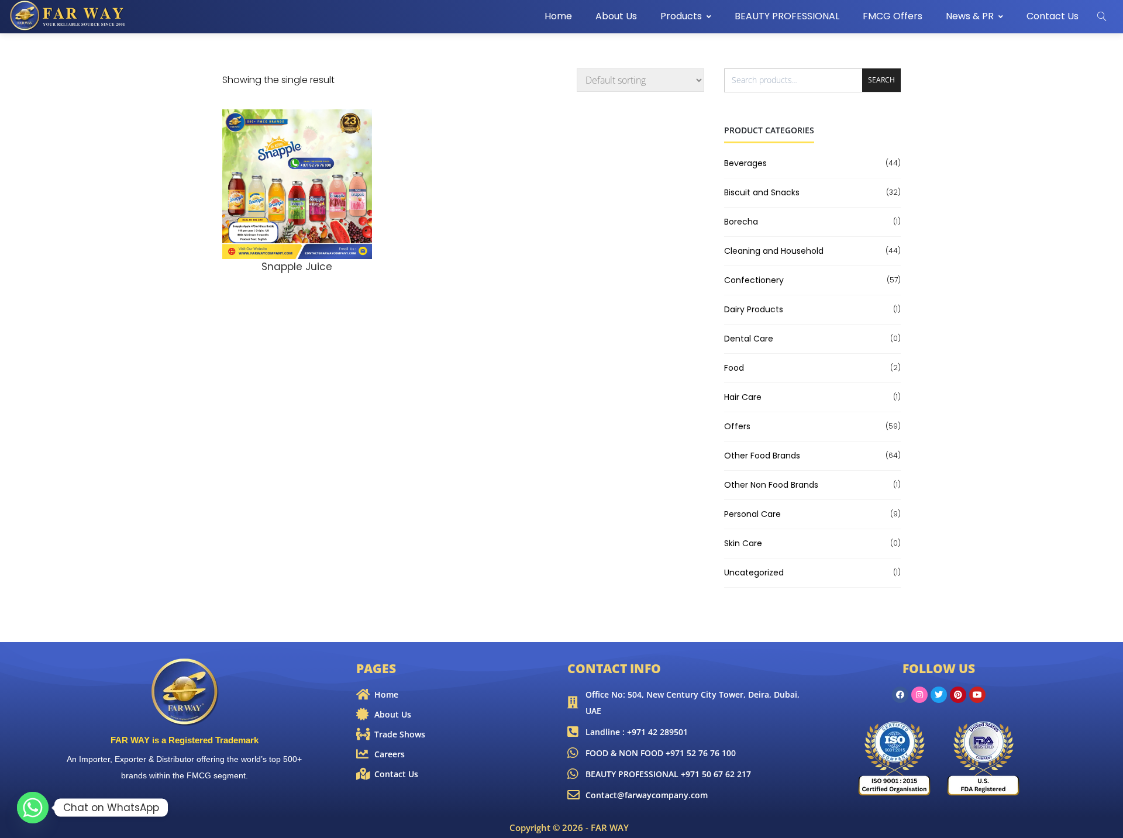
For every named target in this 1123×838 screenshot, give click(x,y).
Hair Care (743, 397)
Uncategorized (754, 572)
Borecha (741, 221)
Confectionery (754, 280)
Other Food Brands (762, 455)
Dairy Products (753, 309)
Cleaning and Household (774, 251)
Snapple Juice (296, 267)
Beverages (745, 163)
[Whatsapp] (33, 807)
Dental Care (748, 338)
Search (881, 80)
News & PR (970, 16)
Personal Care (752, 514)
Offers (737, 426)
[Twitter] (939, 695)
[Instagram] (919, 695)
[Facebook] (900, 695)
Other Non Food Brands (771, 485)
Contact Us (1052, 16)
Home (558, 16)
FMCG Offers (892, 16)
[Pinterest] (958, 695)
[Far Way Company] (68, 16)
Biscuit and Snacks (762, 192)
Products (681, 16)
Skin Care (743, 543)
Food (734, 368)
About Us (616, 16)
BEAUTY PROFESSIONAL (787, 16)
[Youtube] (977, 695)
